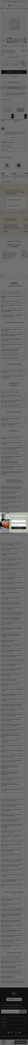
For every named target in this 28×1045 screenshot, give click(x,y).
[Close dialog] (27, 513)
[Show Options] (25, 525)
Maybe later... (18, 530)
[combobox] (18, 525)
